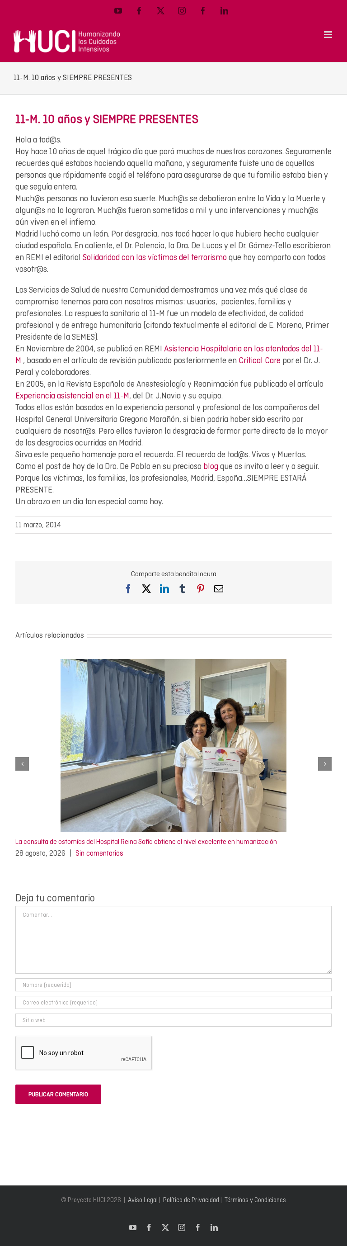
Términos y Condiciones (255, 1199)
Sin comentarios (99, 853)
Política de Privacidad (191, 1199)
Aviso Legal (143, 1199)
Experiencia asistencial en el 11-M (72, 395)
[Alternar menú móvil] (328, 34)
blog (210, 466)
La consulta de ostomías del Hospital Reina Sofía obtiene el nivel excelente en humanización (146, 842)
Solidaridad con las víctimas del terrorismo (155, 257)
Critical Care (259, 360)
